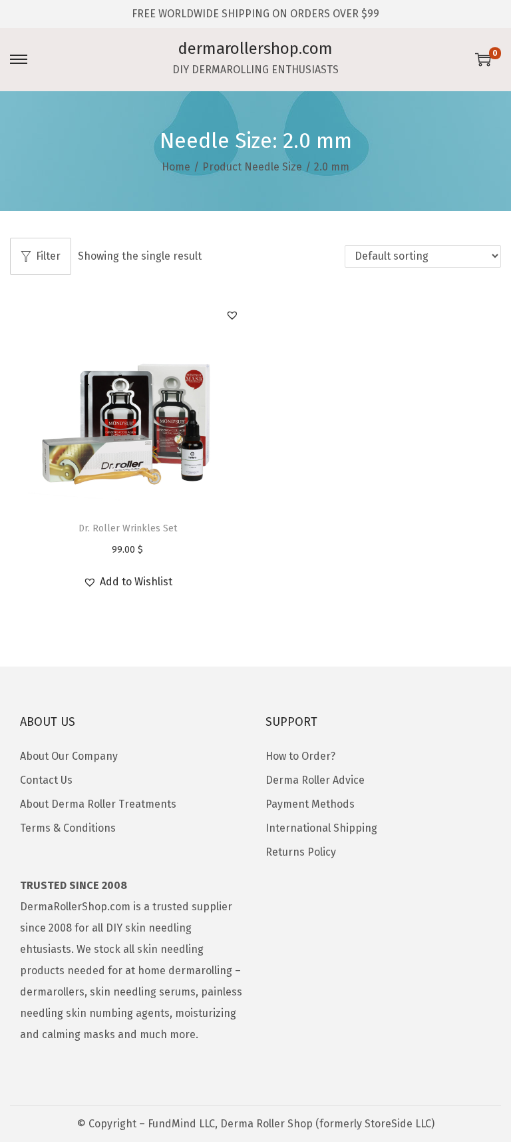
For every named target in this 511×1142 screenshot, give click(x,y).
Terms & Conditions (68, 828)
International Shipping (321, 828)
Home (176, 166)
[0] (483, 59)
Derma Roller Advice (315, 780)
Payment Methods (310, 804)
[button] (232, 315)
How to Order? (300, 756)
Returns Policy (300, 852)
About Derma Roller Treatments (98, 804)
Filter (48, 256)
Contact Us (46, 780)
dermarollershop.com (255, 48)
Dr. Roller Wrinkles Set (128, 528)
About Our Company (69, 756)
